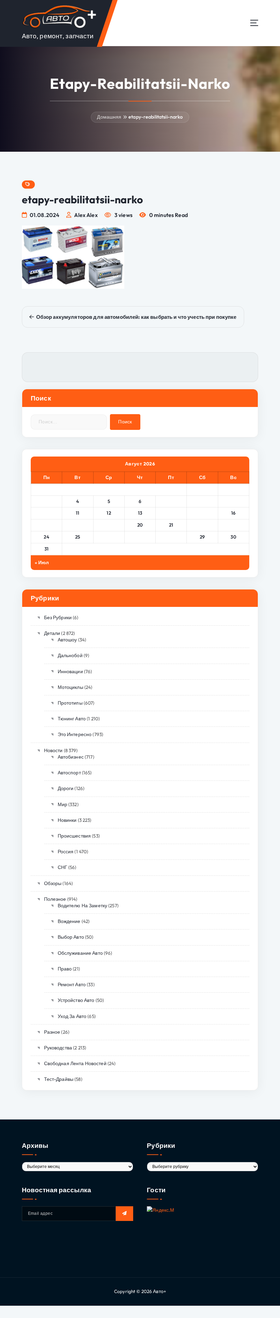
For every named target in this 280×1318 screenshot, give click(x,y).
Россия (65, 851)
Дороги (65, 788)
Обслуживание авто (80, 953)
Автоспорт (69, 773)
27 (140, 537)
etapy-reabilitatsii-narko (155, 117)
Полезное (55, 899)
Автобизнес (71, 757)
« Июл (42, 562)
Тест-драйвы (58, 1079)
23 (233, 525)
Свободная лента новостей (75, 1063)
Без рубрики (58, 617)
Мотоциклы (70, 687)
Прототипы (70, 703)
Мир (62, 804)
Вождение (69, 921)
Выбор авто (71, 937)
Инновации (70, 671)
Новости (53, 750)
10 (46, 513)
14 (171, 513)
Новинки (67, 820)
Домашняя (109, 117)
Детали (52, 633)
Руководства (58, 1048)
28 (171, 537)
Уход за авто (72, 1016)
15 (202, 513)
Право (65, 969)
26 (109, 537)
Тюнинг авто (72, 719)
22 (202, 525)
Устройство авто (76, 1000)
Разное (52, 1032)
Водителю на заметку (82, 905)
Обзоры (52, 883)
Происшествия (74, 836)
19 (109, 525)
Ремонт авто (72, 984)
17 (46, 525)
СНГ (62, 867)
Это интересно (75, 734)
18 (77, 525)
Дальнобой (70, 655)
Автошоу (67, 640)
